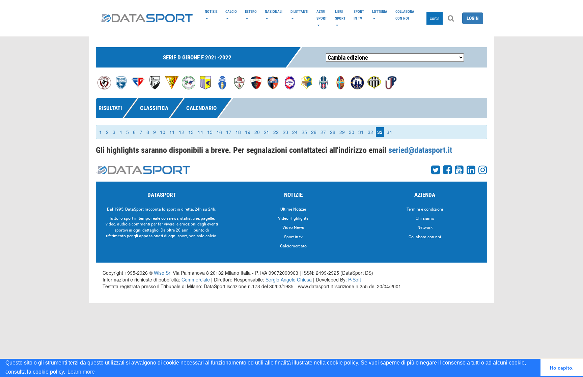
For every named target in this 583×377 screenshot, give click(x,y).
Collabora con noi (404, 15)
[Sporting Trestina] (374, 82)
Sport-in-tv (293, 237)
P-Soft (354, 279)
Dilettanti (299, 11)
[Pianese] (154, 82)
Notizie (211, 11)
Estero (251, 11)
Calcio (231, 11)
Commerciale (196, 279)
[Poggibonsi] (171, 82)
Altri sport (321, 15)
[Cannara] (256, 82)
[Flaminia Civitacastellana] (289, 82)
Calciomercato (293, 246)
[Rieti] (340, 82)
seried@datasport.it (420, 150)
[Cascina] (273, 82)
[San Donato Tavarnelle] (205, 82)
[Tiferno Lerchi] (239, 82)
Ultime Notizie (293, 209)
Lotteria (379, 11)
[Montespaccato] (323, 82)
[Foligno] (121, 82)
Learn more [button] (81, 372)
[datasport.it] (146, 18)
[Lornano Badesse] (306, 82)
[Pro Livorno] (188, 82)
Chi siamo (425, 218)
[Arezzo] (104, 82)
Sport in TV (359, 15)
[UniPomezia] (391, 82)
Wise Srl (162, 272)
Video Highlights (293, 218)
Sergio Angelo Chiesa (289, 279)
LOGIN (473, 18)
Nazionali (273, 11)
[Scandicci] (357, 82)
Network (425, 227)
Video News (293, 227)
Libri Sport (340, 15)
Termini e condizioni (425, 209)
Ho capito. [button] (562, 368)
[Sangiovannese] (222, 82)
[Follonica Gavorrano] (138, 82)
